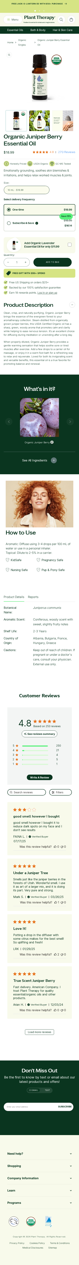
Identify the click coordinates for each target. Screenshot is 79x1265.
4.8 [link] (52, 152)
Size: (7, 182)
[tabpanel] (39, 637)
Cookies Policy (37, 1243)
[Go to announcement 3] (44, 10)
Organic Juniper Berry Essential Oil (53, 42)
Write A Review (39, 777)
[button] (55, 846)
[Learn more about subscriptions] (36, 223)
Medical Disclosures (32, 1247)
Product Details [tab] (14, 597)
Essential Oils (15, 30)
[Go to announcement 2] (39, 10)
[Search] (61, 20)
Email (34, 1090)
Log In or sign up (47, 292)
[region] (37, 746)
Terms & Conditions (60, 1243)
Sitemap (52, 1247)
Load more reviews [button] (39, 1032)
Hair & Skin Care (63, 30)
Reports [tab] (33, 597)
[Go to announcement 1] (35, 10)
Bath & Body (38, 30)
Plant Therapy (38, 1236)
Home (10, 42)
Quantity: (9, 254)
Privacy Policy (17, 1243)
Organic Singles (22, 42)
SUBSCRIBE (65, 1106)
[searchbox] (26, 792)
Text (47, 1090)
